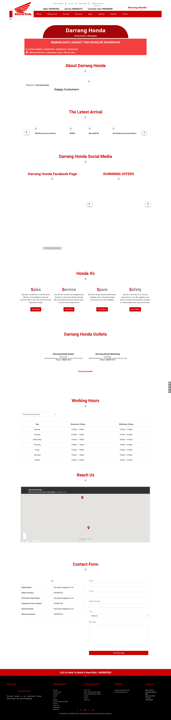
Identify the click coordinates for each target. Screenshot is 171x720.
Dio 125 (86, 696)
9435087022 (49, 49)
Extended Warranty (150, 692)
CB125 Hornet (57, 692)
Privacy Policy (99, 713)
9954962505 (72, 49)
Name (91, 581)
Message (92, 622)
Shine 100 (56, 709)
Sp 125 (55, 696)
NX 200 (55, 690)
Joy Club (147, 697)
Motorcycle (52, 14)
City (90, 611)
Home (39, 14)
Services (78, 14)
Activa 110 (87, 690)
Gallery (101, 14)
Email (91, 591)
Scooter (66, 14)
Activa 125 (87, 699)
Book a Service (149, 690)
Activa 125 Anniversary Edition (92, 692)
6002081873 (61, 49)
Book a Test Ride (150, 696)
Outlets (113, 14)
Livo (54, 697)
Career (125, 14)
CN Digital (71, 713)
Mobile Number (95, 601)
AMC (146, 694)
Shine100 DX (56, 707)
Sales (90, 14)
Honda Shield (149, 699)
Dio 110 (86, 697)
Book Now (36, 309)
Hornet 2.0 (56, 694)
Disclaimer (108, 713)
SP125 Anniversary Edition (60, 701)
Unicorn (55, 699)
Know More (102, 309)
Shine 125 (56, 705)
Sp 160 (55, 703)
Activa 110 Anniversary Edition (92, 694)
